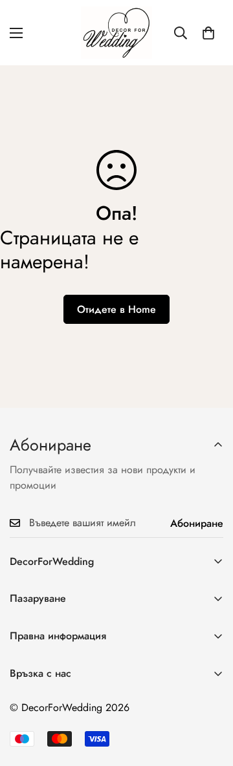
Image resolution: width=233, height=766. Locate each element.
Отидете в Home (116, 309)
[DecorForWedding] (116, 32)
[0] (208, 33)
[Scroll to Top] (210, 697)
